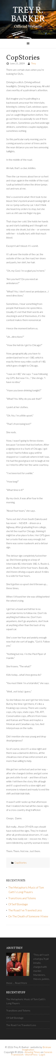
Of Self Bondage (18, 904)
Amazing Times (32, 1052)
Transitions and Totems (22, 898)
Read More (21, 982)
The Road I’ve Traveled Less (25, 910)
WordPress (31, 1054)
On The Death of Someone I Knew (28, 916)
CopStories (20, 862)
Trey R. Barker (28, 14)
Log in (42, 1054)
